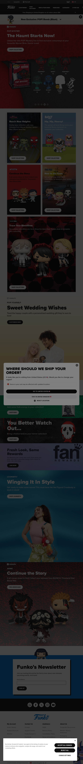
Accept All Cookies (65, 745)
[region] (40, 749)
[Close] (75, 740)
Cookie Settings (65, 755)
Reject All (65, 750)
